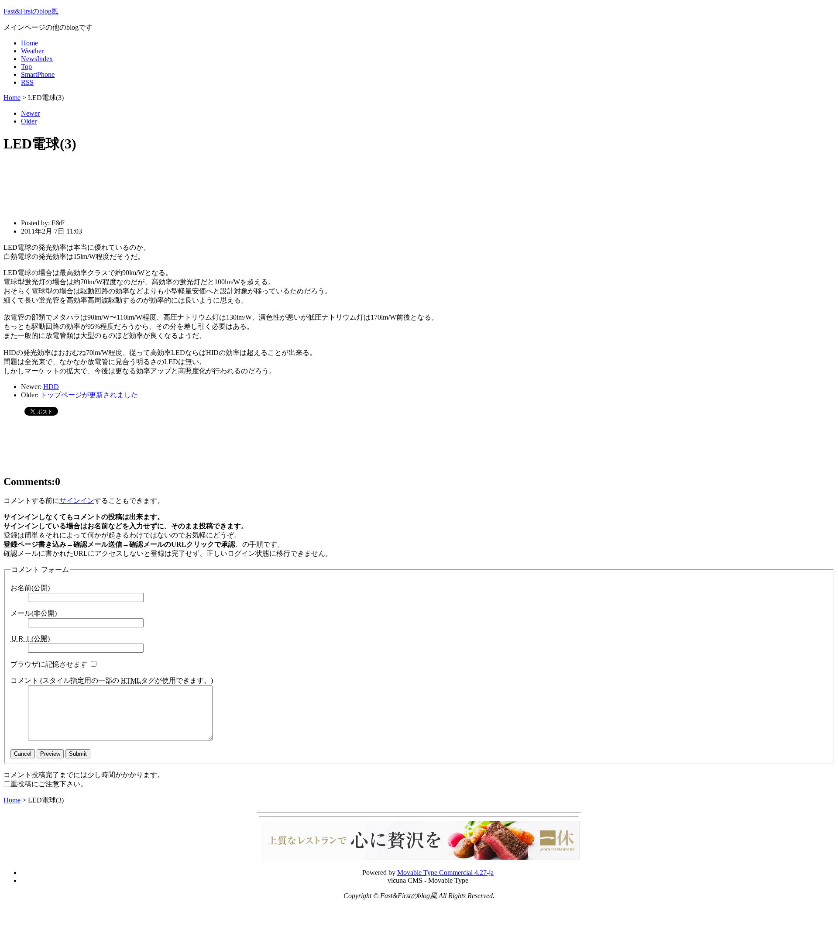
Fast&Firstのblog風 (30, 11)
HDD (51, 386)
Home (29, 43)
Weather (32, 51)
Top (26, 66)
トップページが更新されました (89, 395)
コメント (111, 680)
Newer (30, 113)
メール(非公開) (33, 613)
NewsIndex (37, 58)
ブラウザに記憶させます (48, 664)
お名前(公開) (30, 588)
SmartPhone (38, 74)
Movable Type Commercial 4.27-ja (445, 872)
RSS (27, 82)
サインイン (76, 500)
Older (29, 121)
